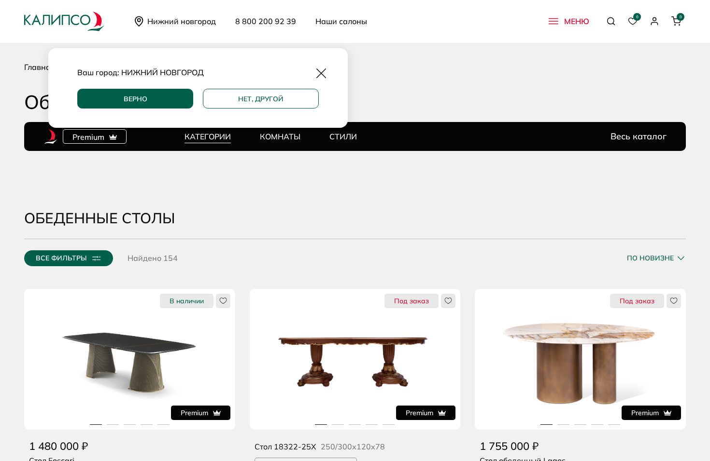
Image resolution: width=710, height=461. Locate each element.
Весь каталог (639, 136)
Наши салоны (341, 21)
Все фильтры (61, 258)
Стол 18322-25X (285, 446)
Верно (135, 99)
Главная (39, 67)
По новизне (650, 258)
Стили (343, 136)
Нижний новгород (181, 21)
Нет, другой (261, 99)
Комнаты (280, 136)
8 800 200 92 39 (265, 21)
